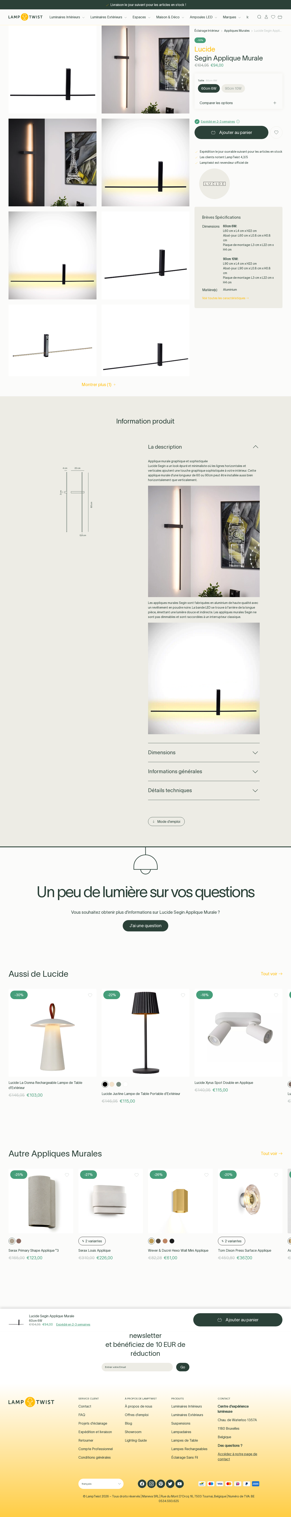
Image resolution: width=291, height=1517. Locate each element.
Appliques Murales (237, 30)
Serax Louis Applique (94, 1250)
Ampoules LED (201, 17)
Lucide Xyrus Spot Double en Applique (223, 1083)
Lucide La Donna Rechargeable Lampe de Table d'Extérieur (45, 1085)
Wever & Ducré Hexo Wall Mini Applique (178, 1250)
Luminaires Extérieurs (106, 17)
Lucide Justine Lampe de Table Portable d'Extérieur (141, 1094)
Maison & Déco (168, 17)
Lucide (204, 49)
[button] (53, 69)
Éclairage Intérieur (206, 30)
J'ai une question (145, 925)
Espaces (139, 17)
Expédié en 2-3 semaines (73, 1324)
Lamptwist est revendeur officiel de (223, 162)
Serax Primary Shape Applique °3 (34, 1250)
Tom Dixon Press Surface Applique (244, 1250)
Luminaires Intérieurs (64, 17)
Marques (229, 17)
